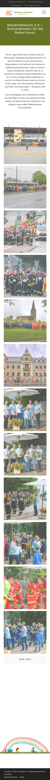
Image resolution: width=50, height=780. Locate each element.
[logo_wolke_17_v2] (21, 12)
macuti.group (7, 774)
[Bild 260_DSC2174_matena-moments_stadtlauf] (26, 544)
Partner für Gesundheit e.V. (17, 2)
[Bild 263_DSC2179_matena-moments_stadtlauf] (26, 588)
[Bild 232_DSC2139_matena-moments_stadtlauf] (26, 410)
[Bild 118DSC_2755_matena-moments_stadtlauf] (26, 188)
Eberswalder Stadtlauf (36, 2)
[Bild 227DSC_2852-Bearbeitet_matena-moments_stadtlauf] (26, 366)
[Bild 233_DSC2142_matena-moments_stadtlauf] (26, 455)
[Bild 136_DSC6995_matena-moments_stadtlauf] (26, 232)
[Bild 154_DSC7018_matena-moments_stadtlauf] (26, 277)
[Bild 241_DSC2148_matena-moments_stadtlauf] (26, 499)
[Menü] (43, 12)
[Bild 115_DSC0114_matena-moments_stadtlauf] (26, 143)
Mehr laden (25, 659)
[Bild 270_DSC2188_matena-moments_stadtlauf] (26, 633)
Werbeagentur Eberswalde (37, 771)
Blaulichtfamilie (17, 5)
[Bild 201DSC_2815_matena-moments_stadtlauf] (26, 321)
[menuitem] (17, 1)
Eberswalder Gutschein (32, 5)
